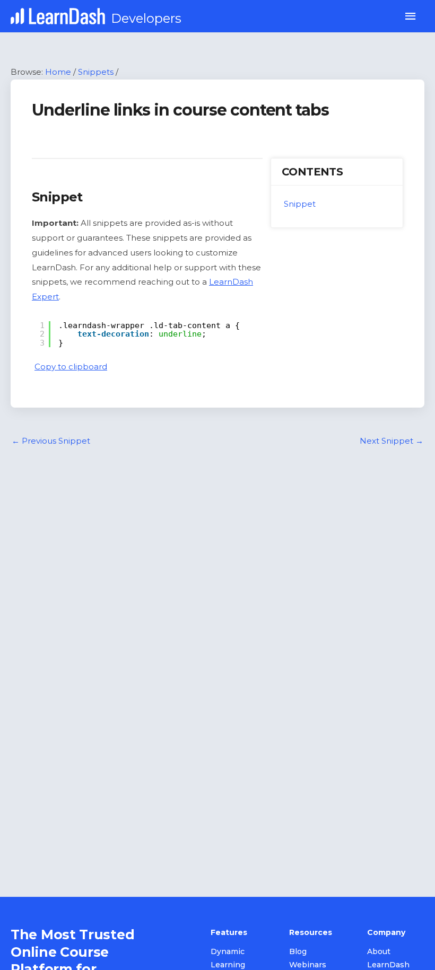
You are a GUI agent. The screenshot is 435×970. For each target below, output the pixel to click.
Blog (298, 951)
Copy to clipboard (70, 366)
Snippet (300, 204)
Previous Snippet (51, 441)
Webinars (307, 964)
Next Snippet (391, 441)
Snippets (96, 72)
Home (58, 72)
